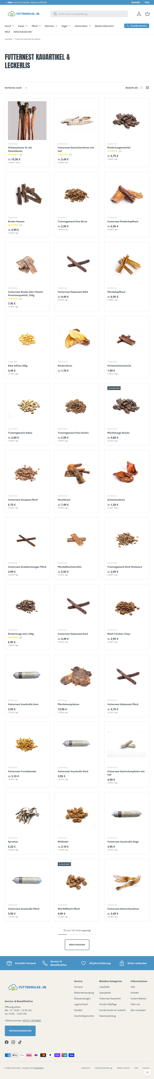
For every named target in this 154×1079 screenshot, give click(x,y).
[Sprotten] (27, 814)
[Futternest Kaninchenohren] (126, 881)
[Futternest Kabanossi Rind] (77, 606)
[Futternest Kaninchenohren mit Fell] (77, 120)
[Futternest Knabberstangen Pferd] (27, 539)
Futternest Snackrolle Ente (23, 704)
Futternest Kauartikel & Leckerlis (27, 39)
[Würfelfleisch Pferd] (77, 881)
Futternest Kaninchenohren (123, 908)
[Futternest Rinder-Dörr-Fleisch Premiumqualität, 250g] (27, 264)
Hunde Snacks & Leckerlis (112, 1010)
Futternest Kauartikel (110, 998)
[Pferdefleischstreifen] (77, 539)
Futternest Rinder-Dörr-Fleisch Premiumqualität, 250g (25, 293)
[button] (147, 13)
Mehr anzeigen (77, 944)
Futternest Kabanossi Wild (73, 291)
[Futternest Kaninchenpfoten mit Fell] (126, 744)
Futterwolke (15, 1068)
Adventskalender (23, 31)
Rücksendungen (82, 998)
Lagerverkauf (81, 1004)
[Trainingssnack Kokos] (27, 405)
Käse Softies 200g (17, 365)
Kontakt (136, 2)
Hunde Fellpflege (108, 1004)
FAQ (147, 2)
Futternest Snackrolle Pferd (23, 908)
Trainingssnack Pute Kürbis (73, 432)
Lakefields (104, 986)
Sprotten (13, 841)
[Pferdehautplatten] (77, 677)
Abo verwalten (138, 1010)
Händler (78, 1010)
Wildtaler (63, 841)
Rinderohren (65, 365)
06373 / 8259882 (32, 1020)
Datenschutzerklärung (103, 1068)
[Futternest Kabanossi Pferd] (126, 677)
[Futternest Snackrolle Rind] (77, 744)
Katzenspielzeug (107, 1015)
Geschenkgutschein (84, 1015)
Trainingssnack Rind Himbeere (124, 566)
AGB (136, 1068)
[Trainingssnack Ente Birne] (77, 194)
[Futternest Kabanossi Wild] (77, 264)
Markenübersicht (104, 25)
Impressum (85, 1068)
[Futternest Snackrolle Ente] (27, 677)
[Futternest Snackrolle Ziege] (126, 814)
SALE (7, 31)
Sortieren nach (13, 87)
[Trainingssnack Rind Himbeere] (126, 539)
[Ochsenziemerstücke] (126, 338)
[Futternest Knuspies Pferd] (27, 472)
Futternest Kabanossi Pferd (122, 704)
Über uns (135, 1004)
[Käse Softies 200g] (27, 338)
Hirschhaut (64, 499)
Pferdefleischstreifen (70, 566)
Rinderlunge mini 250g (21, 633)
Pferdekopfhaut (116, 291)
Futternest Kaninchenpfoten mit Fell (126, 773)
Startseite (8, 39)
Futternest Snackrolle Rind (73, 771)
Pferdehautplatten (68, 704)
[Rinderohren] (77, 338)
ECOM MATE (38, 1068)
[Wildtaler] (77, 814)
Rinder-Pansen (16, 221)
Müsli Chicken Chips (118, 633)
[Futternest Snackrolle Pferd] (27, 881)
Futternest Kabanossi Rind (73, 633)
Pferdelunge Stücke (118, 432)
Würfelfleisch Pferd (69, 908)
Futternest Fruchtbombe (22, 771)
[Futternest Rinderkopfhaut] (126, 194)
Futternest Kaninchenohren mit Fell (76, 149)
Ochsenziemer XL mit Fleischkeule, (20, 149)
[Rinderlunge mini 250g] (27, 606)
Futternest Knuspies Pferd (23, 499)
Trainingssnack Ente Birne (72, 221)
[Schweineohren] (126, 472)
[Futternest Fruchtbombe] (27, 744)
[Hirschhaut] (77, 472)
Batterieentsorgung (84, 992)
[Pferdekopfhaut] (126, 264)
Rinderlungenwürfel (118, 147)
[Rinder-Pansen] (27, 194)
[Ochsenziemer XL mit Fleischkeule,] (27, 120)
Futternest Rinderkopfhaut (122, 221)
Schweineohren (116, 499)
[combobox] (89, 14)
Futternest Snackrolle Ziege (123, 841)
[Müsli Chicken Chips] (126, 606)
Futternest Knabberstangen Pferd (27, 566)
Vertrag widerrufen (20, 1030)
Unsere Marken (138, 998)
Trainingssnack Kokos (20, 432)
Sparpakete (105, 992)
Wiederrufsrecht (123, 1068)
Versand (78, 986)
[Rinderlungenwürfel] (126, 120)
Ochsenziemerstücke (119, 365)
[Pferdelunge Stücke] (126, 405)
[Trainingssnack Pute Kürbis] (77, 405)
